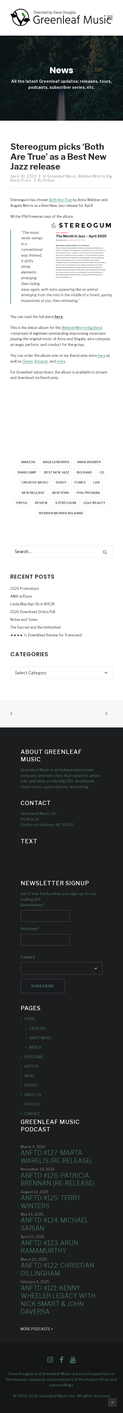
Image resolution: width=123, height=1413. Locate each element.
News (29, 1076)
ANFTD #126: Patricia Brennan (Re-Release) (57, 1179)
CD (102, 472)
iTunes (27, 361)
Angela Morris (56, 462)
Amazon (41, 361)
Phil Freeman (88, 493)
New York (60, 493)
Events (30, 1085)
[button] (110, 18)
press (21, 503)
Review (41, 503)
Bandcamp (27, 472)
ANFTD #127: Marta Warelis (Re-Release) (56, 1156)
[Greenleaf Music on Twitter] (61, 1361)
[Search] (61, 551)
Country (28, 957)
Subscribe (33, 1057)
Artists (31, 1066)
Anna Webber (89, 462)
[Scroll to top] (112, 1401)
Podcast (32, 1104)
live (96, 482)
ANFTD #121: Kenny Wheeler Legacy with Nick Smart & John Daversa (58, 1300)
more (61, 361)
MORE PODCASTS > (37, 1329)
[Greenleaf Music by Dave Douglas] (61, 18)
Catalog (37, 1028)
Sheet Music (40, 1038)
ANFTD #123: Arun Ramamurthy (49, 1247)
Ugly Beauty (94, 503)
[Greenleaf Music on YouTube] (73, 1361)
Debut (61, 482)
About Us (32, 1095)
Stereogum (65, 503)
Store (29, 1019)
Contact (32, 1114)
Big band (84, 472)
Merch (35, 1047)
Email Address (33, 905)
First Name (30, 929)
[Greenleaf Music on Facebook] (50, 1361)
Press (26, 180)
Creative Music (34, 482)
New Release (33, 493)
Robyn (49, 180)
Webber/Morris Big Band (81, 328)
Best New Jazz (56, 472)
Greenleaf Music (61, 176)
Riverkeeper (16, 1379)
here (101, 355)
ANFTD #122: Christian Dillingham (57, 1269)
